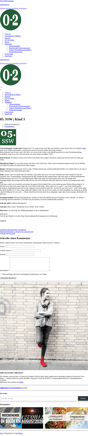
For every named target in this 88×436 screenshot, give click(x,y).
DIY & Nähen (9, 40)
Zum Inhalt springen (7, 1)
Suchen (83, 398)
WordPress (19, 433)
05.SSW (12, 234)
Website (2, 254)
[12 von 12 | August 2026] (32, 418)
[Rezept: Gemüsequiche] (55, 418)
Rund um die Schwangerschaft (19, 48)
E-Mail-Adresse (6, 250)
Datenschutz (9, 54)
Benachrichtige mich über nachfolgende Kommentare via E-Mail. (25, 274)
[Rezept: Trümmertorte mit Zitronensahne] (77, 418)
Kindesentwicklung (15, 52)
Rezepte (7, 38)
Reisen (7, 42)
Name (2, 246)
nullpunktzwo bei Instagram (10, 388)
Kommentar (4, 270)
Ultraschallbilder (14, 46)
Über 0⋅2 (8, 34)
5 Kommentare (9, 126)
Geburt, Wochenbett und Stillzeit (20, 50)
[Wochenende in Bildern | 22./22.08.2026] (10, 418)
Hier (84, 148)
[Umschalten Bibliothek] (37, 102)
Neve (2, 433)
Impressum (8, 56)
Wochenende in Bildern (13, 36)
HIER (21, 382)
